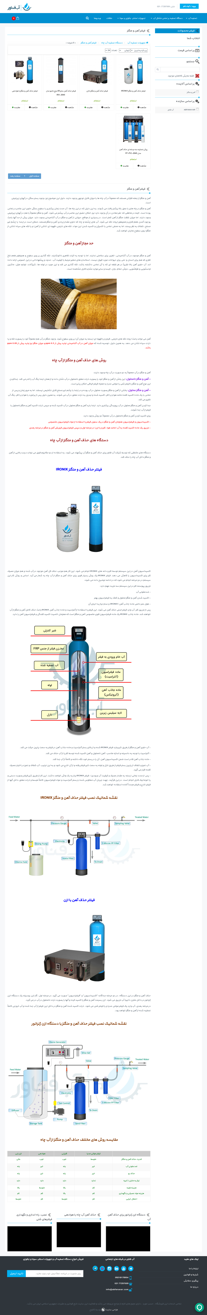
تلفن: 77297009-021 (166, 6)
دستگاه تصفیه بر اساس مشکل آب (167, 18)
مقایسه (125, 107)
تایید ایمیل (16, 1273)
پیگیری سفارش (191, 1281)
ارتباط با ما (193, 1268)
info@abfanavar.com (117, 1289)
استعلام (133, 100)
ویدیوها (97, 18)
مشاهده (142, 107)
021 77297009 (122, 1283)
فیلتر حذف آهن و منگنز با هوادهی (24, 91)
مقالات (109, 18)
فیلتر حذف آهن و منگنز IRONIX (133, 91)
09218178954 (122, 1277)
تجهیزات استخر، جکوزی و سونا (132, 18)
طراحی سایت (111, 1310)
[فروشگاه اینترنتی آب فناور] (147, 43)
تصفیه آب (192, 18)
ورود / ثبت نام (189, 6)
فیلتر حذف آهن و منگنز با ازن (97, 91)
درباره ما (194, 1287)
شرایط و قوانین (190, 1274)
